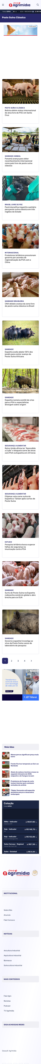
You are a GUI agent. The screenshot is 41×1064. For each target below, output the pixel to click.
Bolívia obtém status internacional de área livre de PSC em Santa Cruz (20, 112)
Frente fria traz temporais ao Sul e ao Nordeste (25, 765)
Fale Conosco (9, 920)
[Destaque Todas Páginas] (20, 30)
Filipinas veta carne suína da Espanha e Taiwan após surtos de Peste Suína (20, 498)
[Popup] (3, 4)
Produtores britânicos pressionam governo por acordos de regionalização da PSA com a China (20, 258)
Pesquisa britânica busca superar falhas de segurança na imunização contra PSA (20, 546)
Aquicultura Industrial (12, 955)
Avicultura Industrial (12, 950)
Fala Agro (7, 996)
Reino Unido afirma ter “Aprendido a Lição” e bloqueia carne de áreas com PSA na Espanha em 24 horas (20, 450)
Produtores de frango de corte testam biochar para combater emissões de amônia (22, 783)
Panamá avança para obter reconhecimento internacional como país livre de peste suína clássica (18, 162)
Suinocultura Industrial (13, 965)
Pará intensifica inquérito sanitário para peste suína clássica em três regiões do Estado (20, 209)
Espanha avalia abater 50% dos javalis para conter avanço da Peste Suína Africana (19, 354)
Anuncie (7, 915)
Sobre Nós (8, 910)
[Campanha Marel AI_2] (20, 685)
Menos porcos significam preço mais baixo (25, 756)
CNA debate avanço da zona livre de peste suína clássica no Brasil (20, 305)
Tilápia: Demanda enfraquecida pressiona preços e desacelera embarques (23, 792)
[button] (37, 5)
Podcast (7, 1006)
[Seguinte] (31, 661)
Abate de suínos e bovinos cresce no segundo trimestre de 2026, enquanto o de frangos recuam (24, 774)
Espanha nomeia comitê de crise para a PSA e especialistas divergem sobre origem (19, 402)
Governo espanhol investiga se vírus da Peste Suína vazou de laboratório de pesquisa (19, 643)
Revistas (7, 1001)
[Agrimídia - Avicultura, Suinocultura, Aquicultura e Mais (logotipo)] (19, 4)
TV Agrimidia (9, 1011)
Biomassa (8, 960)
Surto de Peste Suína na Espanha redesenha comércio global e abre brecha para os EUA (20, 595)
